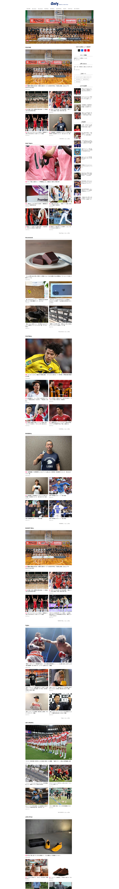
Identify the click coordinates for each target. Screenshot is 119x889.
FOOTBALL (28, 336)
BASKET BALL (29, 528)
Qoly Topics (28, 143)
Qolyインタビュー (87, 77)
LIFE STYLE (28, 817)
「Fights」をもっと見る (65, 718)
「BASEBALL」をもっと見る (64, 523)
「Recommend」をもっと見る (64, 331)
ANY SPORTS (29, 722)
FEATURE (28, 47)
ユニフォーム (78, 77)
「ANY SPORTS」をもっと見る (63, 812)
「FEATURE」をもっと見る (64, 138)
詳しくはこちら (77, 59)
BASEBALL (28, 433)
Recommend (29, 237)
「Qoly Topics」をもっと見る (64, 233)
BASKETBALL (85, 79)
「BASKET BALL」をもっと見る (63, 620)
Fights (27, 625)
